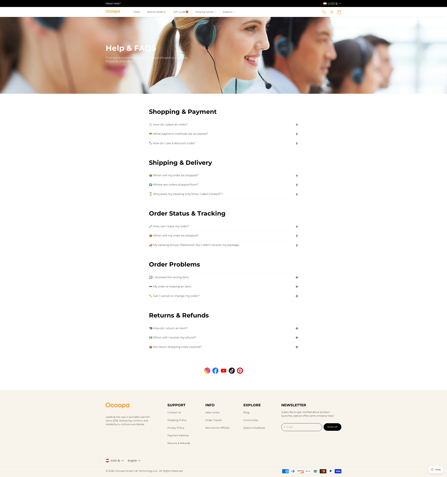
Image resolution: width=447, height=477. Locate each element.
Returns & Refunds (178, 443)
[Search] (324, 12)
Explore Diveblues (254, 427)
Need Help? (113, 3)
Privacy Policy (175, 427)
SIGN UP (332, 426)
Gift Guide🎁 (180, 11)
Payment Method (178, 435)
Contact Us (174, 412)
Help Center (212, 412)
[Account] (331, 12)
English (132, 460)
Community (250, 420)
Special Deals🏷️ (156, 11)
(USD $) (115, 460)
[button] (205, 12)
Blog (246, 412)
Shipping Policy (176, 420)
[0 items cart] (339, 12)
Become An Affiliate (217, 427)
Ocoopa (120, 470)
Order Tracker (213, 420)
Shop (137, 11)
